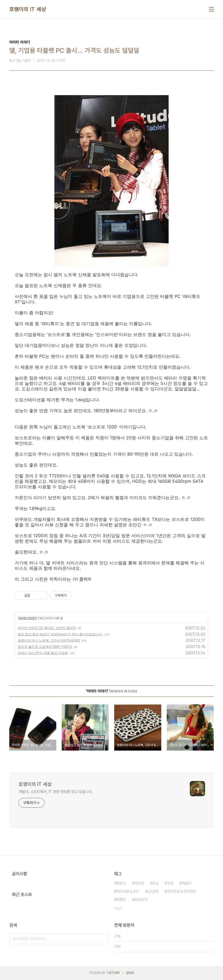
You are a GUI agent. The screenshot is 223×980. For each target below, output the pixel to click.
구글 (170, 883)
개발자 (186, 883)
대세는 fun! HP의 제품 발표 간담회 (43, 653)
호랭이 (121, 899)
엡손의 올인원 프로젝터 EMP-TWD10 (45, 647)
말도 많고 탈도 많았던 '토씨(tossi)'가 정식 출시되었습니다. (60, 634)
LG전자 (153, 891)
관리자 (130, 973)
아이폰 (139, 883)
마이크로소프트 (127, 891)
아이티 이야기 (27, 618)
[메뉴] (211, 9)
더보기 (118, 908)
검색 (103, 939)
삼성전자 (140, 899)
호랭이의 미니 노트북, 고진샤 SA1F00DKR (49, 640)
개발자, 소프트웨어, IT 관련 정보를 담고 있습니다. (55, 791)
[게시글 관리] (42, 596)
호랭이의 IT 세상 (27, 9)
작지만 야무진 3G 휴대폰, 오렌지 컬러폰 (47, 628)
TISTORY (113, 973)
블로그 (121, 883)
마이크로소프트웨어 (181, 891)
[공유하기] (35, 596)
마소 (155, 883)
